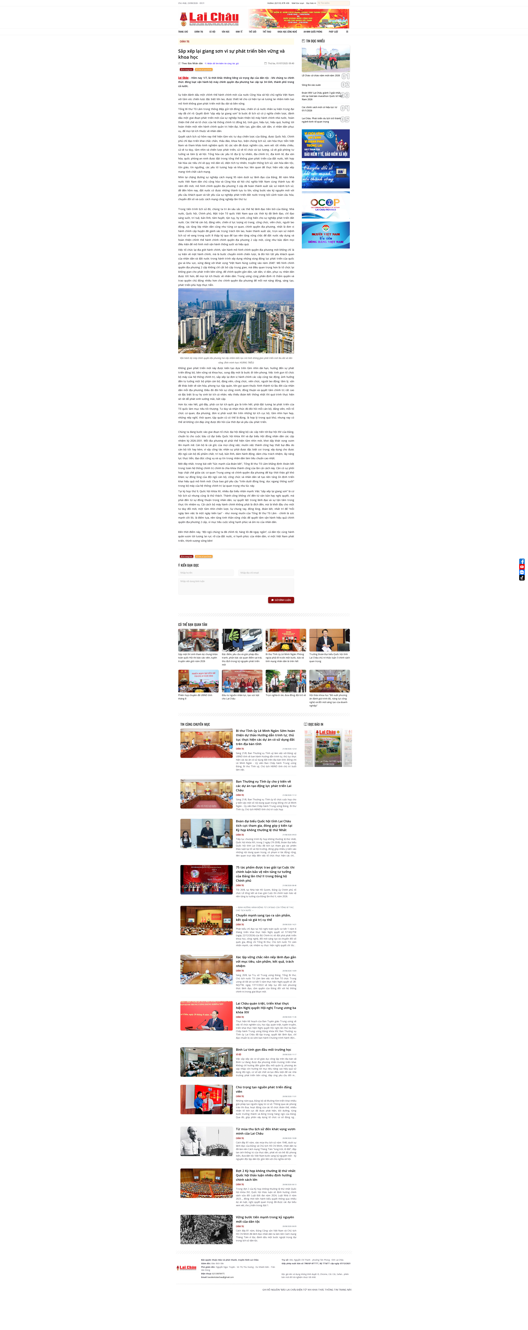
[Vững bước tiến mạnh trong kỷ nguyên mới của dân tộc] (206, 1229)
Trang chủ (183, 31)
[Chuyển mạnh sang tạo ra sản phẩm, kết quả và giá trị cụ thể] (206, 920)
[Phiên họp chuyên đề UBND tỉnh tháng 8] (198, 681)
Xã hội (212, 31)
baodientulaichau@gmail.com (221, 1277)
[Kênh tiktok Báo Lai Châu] (522, 578)
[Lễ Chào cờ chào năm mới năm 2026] (326, 58)
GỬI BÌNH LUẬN (283, 600)
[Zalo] (522, 572)
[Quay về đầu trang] (522, 1323)
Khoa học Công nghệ (287, 31)
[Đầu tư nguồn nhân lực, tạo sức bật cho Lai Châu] (242, 681)
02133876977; (218, 1273)
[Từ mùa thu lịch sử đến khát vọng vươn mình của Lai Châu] (206, 1141)
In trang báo (187, 69)
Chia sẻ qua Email (204, 69)
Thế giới (252, 31)
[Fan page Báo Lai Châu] (522, 561)
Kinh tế (239, 31)
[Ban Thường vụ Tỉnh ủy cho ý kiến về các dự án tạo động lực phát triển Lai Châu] (206, 794)
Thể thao (267, 31)
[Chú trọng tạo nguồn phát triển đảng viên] (206, 1099)
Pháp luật (333, 31)
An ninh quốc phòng (313, 31)
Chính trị (198, 31)
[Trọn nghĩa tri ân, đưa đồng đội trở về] (286, 681)
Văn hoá (225, 31)
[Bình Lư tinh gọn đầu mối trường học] (206, 1062)
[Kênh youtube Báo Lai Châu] (522, 567)
